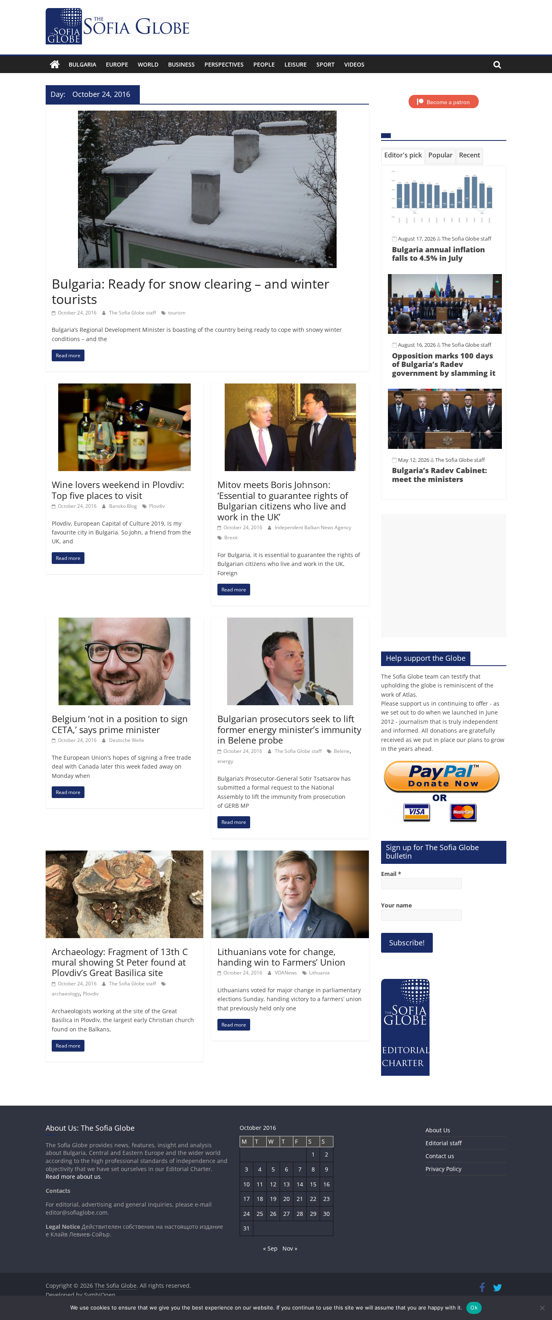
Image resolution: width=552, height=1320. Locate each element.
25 (260, 1213)
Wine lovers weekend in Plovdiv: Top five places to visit (118, 489)
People (264, 64)
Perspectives (224, 64)
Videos (354, 64)
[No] (542, 1308)
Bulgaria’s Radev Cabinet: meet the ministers (439, 474)
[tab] (403, 156)
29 (313, 1213)
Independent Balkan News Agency (313, 527)
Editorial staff (443, 1143)
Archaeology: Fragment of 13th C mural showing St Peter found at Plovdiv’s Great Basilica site (120, 962)
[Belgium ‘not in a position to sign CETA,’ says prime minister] (124, 622)
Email (391, 874)
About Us (438, 1130)
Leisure (295, 64)
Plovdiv (157, 506)
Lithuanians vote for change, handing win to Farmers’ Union (281, 956)
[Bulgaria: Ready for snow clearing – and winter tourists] (207, 115)
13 (286, 1184)
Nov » (289, 1248)
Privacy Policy (443, 1169)
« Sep (270, 1248)
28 (300, 1213)
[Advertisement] (443, 575)
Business (181, 64)
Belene (342, 751)
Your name (396, 905)
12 (273, 1184)
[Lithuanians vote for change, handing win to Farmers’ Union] (290, 855)
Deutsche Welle (126, 740)
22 (313, 1199)
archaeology (66, 993)
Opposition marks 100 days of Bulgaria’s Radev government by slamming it (443, 364)
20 (286, 1199)
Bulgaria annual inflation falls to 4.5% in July (438, 254)
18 (260, 1199)
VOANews (286, 972)
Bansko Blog (123, 506)
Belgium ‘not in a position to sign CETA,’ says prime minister (120, 723)
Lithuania (319, 972)
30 (326, 1213)
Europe (117, 64)
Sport (325, 64)
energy (225, 761)
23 (326, 1199)
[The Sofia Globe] (55, 64)
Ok (474, 1307)
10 (246, 1184)
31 (246, 1228)
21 (300, 1199)
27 (286, 1213)
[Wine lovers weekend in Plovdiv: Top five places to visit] (124, 388)
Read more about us (73, 1176)
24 (246, 1213)
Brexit (231, 537)
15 (313, 1184)
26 (273, 1213)
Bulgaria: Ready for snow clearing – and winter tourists (190, 291)
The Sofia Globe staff (133, 312)
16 (326, 1184)
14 (300, 1184)
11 (260, 1184)
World (148, 64)
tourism (176, 312)
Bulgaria (82, 64)
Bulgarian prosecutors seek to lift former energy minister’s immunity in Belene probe (289, 729)
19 (273, 1199)
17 (246, 1199)
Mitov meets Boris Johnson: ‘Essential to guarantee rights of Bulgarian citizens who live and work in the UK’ (282, 500)
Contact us (440, 1156)
